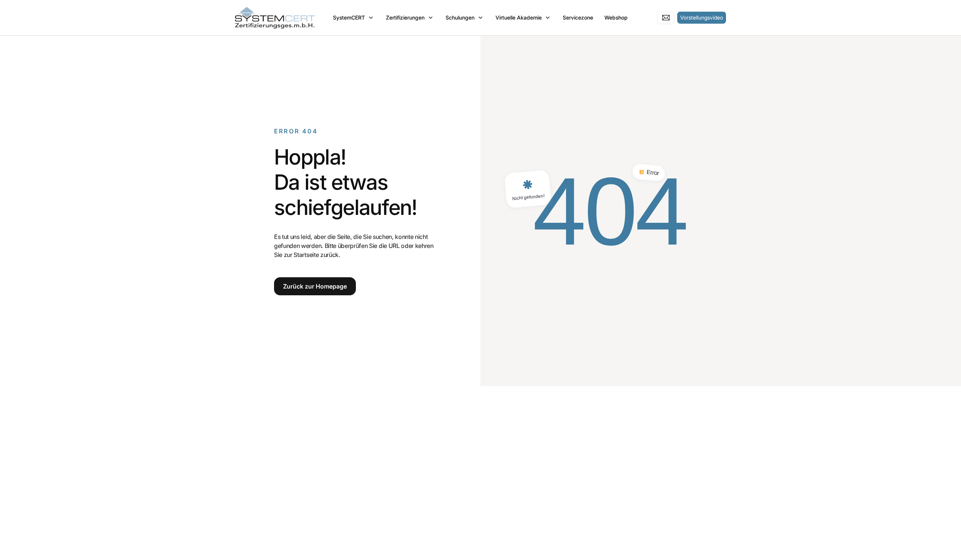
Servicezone (578, 17)
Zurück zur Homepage (315, 286)
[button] (353, 18)
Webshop (616, 17)
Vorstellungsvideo (701, 17)
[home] (275, 18)
